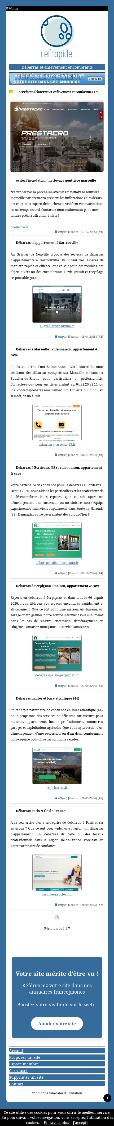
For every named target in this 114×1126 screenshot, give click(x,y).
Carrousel (18, 1070)
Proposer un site (24, 1057)
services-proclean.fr (57, 894)
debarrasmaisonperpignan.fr (57, 675)
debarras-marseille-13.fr (57, 444)
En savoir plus (56, 1122)
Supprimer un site (26, 1077)
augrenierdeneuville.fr (57, 326)
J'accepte (80, 1122)
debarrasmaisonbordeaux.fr (57, 562)
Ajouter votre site (57, 1024)
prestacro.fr (19, 227)
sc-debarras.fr (57, 787)
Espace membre (24, 1063)
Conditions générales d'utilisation (57, 1093)
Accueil (16, 1050)
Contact (16, 1083)
